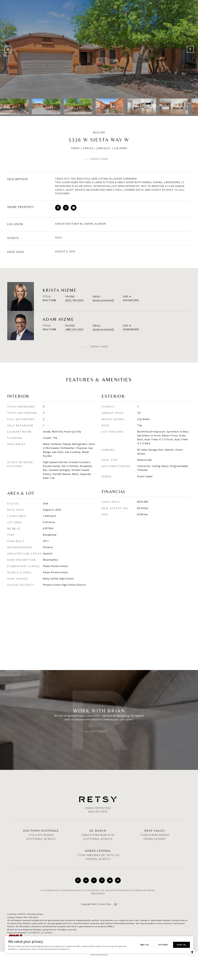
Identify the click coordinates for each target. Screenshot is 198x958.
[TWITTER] (94, 880)
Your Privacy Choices (99, 955)
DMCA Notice (98, 893)
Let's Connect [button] (99, 731)
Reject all (144, 945)
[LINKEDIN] (86, 880)
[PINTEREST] (118, 880)
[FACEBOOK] (78, 880)
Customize (163, 945)
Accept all (181, 945)
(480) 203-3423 (74, 329)
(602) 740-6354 (74, 300)
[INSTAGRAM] (102, 880)
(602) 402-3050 (98, 811)
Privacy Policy (104, 904)
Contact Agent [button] (99, 159)
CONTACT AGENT (99, 346)
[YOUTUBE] (110, 880)
